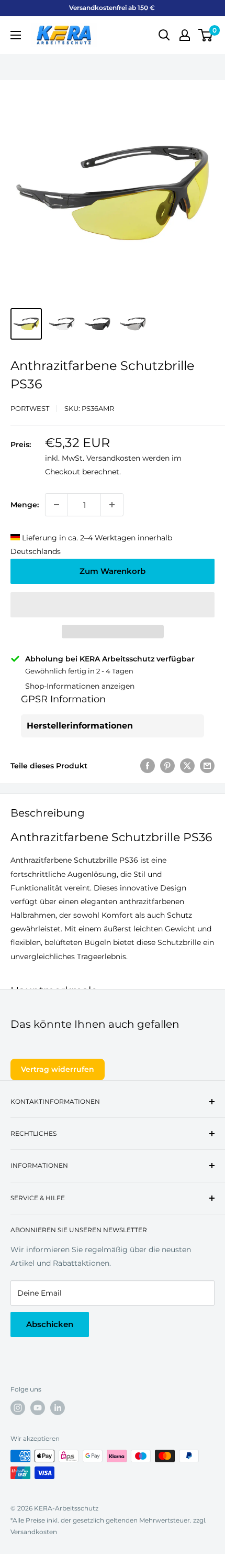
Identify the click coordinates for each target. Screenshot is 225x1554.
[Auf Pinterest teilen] (167, 765)
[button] (112, 604)
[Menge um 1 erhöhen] (112, 505)
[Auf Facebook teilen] (147, 765)
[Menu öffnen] (15, 35)
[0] (205, 35)
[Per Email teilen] (207, 765)
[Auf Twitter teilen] (187, 765)
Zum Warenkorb (112, 571)
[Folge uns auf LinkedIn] (57, 1407)
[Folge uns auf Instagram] (17, 1407)
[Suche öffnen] (164, 35)
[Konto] (184, 35)
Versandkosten (113, 458)
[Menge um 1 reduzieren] (57, 505)
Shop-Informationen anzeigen (79, 686)
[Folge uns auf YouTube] (37, 1407)
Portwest (29, 408)
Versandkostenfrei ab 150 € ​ (112, 8)
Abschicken (49, 1324)
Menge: (24, 504)
